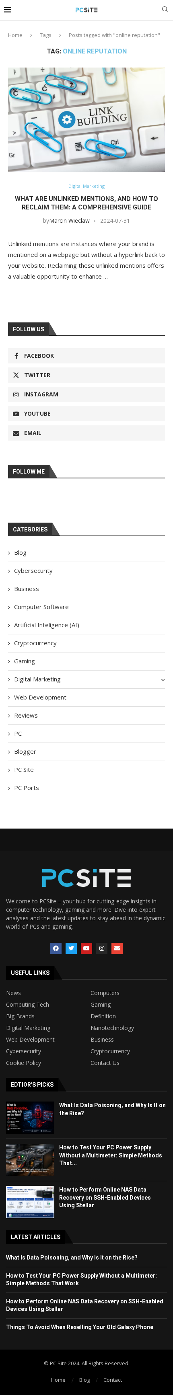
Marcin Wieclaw (69, 220)
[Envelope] (117, 948)
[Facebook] (56, 948)
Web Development (40, 697)
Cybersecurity (33, 570)
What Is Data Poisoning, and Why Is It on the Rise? (72, 1257)
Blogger (25, 751)
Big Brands (20, 1016)
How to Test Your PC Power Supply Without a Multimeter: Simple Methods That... (110, 1155)
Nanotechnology (112, 1028)
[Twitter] (71, 948)
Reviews (26, 715)
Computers (105, 993)
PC (18, 733)
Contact (112, 1379)
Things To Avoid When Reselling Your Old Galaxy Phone (79, 1327)
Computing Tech (27, 1004)
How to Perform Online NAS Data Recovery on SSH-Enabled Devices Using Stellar (105, 1197)
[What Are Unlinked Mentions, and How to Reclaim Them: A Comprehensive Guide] (86, 120)
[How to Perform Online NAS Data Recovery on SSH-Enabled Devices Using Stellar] (30, 1202)
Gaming (24, 661)
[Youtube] (86, 948)
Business (26, 589)
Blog (20, 552)
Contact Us (105, 1063)
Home (15, 35)
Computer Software (41, 607)
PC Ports (26, 788)
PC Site (24, 769)
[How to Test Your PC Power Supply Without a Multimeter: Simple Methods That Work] (30, 1160)
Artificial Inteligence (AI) (46, 625)
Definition (103, 1016)
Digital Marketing (37, 679)
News (13, 993)
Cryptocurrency (35, 643)
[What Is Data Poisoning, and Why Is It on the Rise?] (30, 1118)
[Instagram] (101, 948)
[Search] (165, 10)
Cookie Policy (23, 1063)
